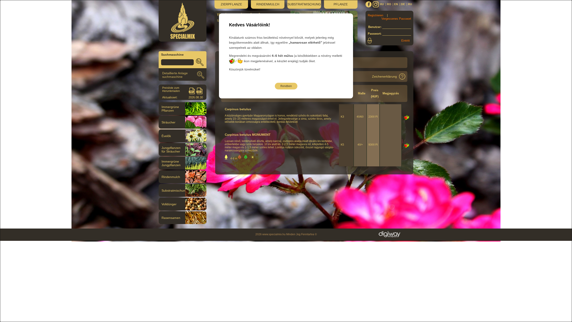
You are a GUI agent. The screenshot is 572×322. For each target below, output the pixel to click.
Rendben (286, 86)
